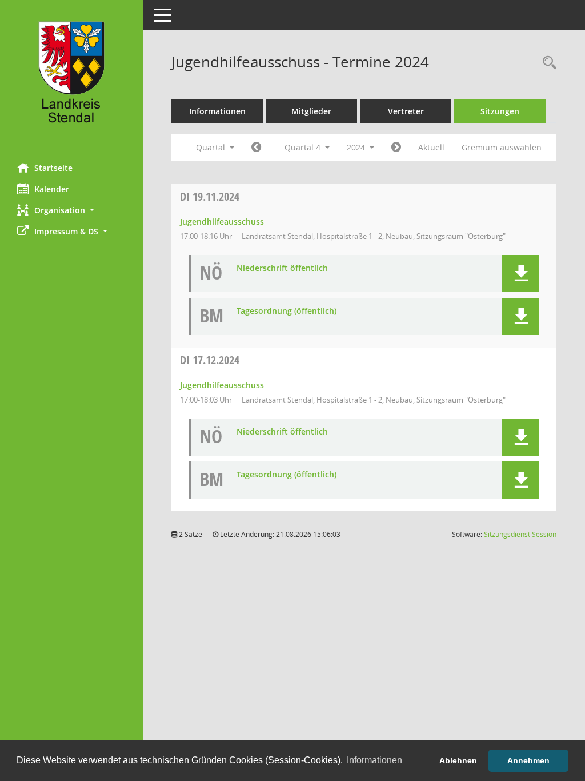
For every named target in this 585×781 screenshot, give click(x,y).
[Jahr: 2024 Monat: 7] (256, 147)
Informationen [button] (374, 760)
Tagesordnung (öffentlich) (286, 311)
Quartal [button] (211, 147)
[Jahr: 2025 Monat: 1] (396, 147)
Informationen (217, 111)
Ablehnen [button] (458, 760)
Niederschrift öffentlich (282, 268)
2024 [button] (357, 147)
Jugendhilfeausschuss (222, 221)
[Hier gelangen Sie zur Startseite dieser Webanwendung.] (71, 77)
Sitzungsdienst (520, 534)
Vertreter (406, 111)
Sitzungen (499, 111)
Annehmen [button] (528, 760)
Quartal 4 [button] (304, 147)
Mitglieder (311, 111)
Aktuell (431, 147)
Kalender (51, 189)
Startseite (53, 167)
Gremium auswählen (502, 147)
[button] (71, 210)
